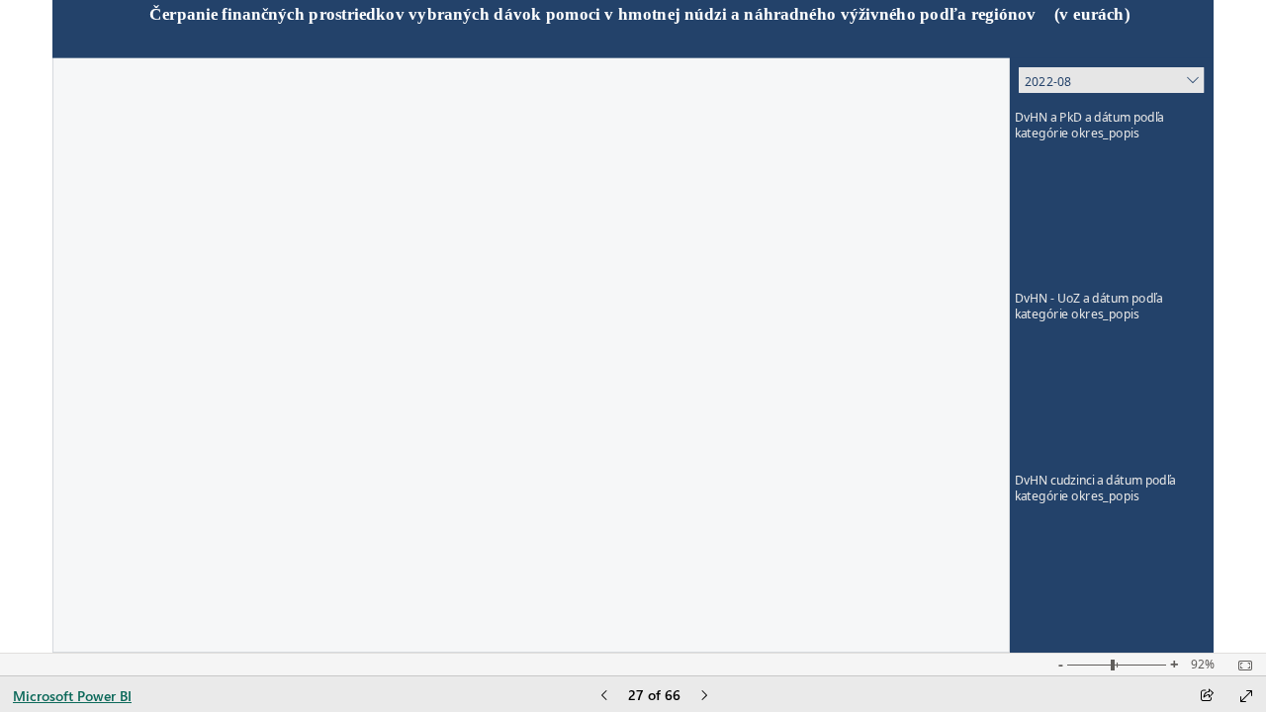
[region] (632, 326)
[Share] (1207, 696)
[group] (632, 29)
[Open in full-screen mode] (1246, 696)
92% (1203, 664)
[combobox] (1111, 80)
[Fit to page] (1240, 665)
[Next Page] (704, 696)
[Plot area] (1112, 216)
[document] (633, 29)
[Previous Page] (604, 696)
